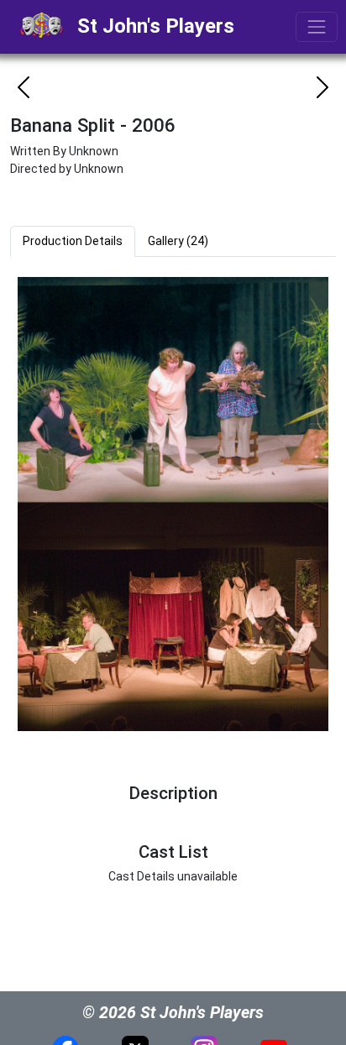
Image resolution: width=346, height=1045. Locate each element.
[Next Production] (322, 87)
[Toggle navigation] (316, 26)
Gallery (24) (178, 241)
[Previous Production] (23, 87)
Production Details (73, 241)
